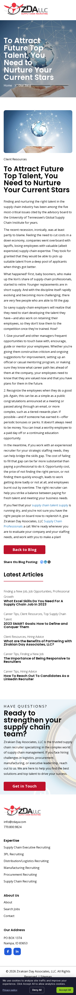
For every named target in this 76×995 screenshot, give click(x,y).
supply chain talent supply (50, 505)
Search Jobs (12, 909)
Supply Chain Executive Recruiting (27, 847)
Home (8, 85)
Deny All (37, 989)
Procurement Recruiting (20, 875)
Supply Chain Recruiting (20, 881)
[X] (49, 561)
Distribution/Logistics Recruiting (26, 861)
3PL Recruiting (14, 854)
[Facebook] (41, 561)
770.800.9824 (12, 827)
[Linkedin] (45, 561)
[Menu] (68, 11)
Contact (9, 916)
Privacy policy (10, 990)
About (8, 902)
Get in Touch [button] (25, 786)
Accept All (65, 989)
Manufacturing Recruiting (21, 868)
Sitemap (46, 977)
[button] (24, 549)
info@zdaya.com (15, 822)
